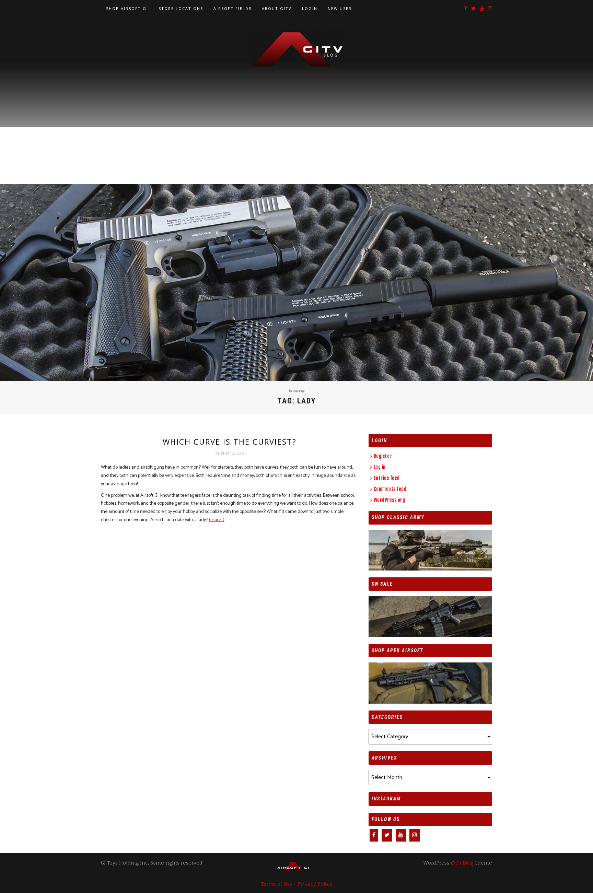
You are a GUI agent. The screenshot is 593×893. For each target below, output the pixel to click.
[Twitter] (473, 9)
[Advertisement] (296, 120)
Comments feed (390, 489)
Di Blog (464, 863)
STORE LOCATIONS (181, 8)
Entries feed (387, 478)
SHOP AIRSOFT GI (127, 8)
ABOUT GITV (277, 8)
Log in (380, 467)
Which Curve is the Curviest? (229, 441)
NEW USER (340, 8)
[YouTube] (482, 9)
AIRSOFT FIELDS (232, 8)
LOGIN (309, 8)
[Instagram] (490, 9)
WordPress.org (389, 500)
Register (383, 456)
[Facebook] (465, 9)
